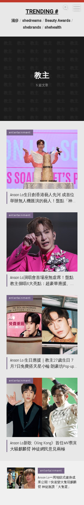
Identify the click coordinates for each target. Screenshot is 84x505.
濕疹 (15, 20)
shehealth (53, 27)
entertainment (20, 132)
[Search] (65, 7)
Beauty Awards (57, 20)
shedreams (32, 20)
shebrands (32, 27)
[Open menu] (76, 7)
